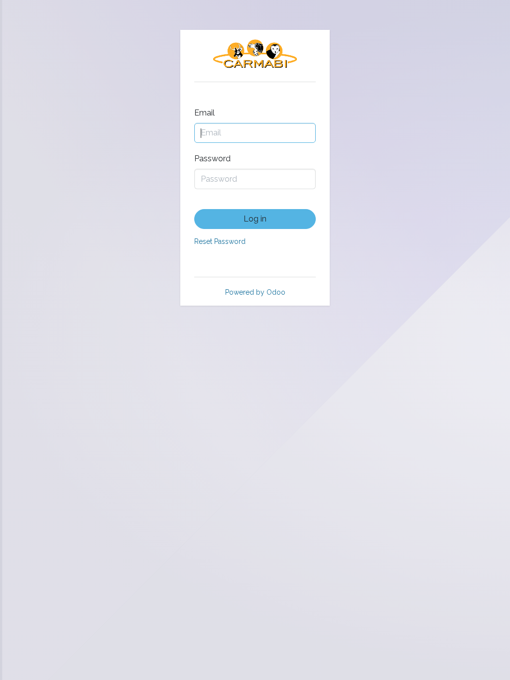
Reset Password (220, 241)
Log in (255, 219)
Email (204, 112)
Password (212, 158)
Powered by (255, 292)
